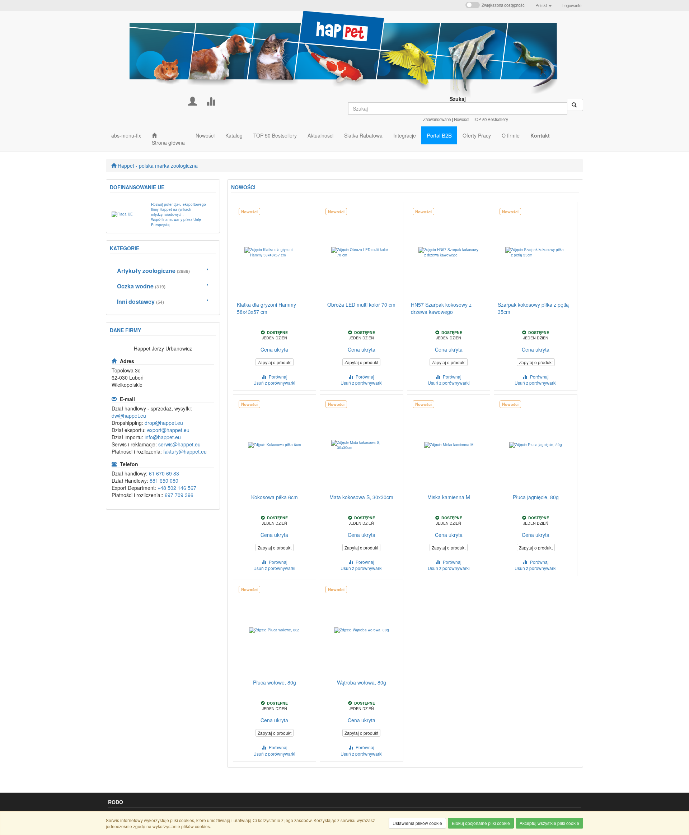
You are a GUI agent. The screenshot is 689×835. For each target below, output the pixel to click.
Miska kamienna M (448, 497)
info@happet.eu (163, 437)
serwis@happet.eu (179, 444)
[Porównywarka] (211, 100)
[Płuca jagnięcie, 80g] (535, 445)
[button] (543, 5)
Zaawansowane (437, 119)
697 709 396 (179, 494)
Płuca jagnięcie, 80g (536, 497)
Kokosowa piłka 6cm (274, 497)
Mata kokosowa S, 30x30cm (361, 497)
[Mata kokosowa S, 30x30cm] (361, 445)
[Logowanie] (192, 100)
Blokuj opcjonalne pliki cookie (481, 823)
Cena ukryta (274, 349)
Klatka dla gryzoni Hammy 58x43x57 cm (266, 308)
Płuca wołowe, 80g (274, 682)
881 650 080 (164, 480)
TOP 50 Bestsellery (490, 119)
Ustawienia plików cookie (417, 823)
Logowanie (571, 5)
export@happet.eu (168, 429)
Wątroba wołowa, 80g (361, 682)
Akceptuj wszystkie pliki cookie (549, 823)
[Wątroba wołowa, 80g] (361, 630)
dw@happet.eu (129, 415)
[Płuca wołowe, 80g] (275, 630)
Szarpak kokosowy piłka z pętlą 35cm (533, 308)
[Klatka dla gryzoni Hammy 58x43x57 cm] (275, 252)
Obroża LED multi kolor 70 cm (361, 304)
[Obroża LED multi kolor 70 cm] (361, 252)
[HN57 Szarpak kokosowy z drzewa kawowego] (449, 252)
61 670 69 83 (164, 473)
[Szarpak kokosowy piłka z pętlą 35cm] (535, 252)
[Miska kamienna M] (449, 445)
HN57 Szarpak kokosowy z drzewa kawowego (441, 308)
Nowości (461, 119)
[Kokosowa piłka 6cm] (275, 445)
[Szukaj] (575, 105)
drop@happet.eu (164, 422)
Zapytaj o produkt (274, 362)
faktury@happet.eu (185, 451)
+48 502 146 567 (177, 487)
